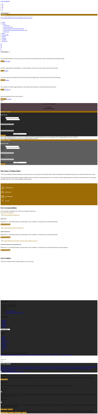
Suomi (40, 367)
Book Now (7, 61)
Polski (61, 368)
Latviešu (53, 367)
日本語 (48, 368)
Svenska (80, 368)
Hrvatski (3, 368)
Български (78, 367)
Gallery (6, 71)
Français (4, 325)
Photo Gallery (5, 341)
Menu (3, 340)
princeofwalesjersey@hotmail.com (14, 313)
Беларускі (83, 367)
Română (75, 368)
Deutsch (4, 320)
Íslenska (20, 368)
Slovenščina (4, 370)
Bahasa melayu (67, 367)
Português (56, 368)
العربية (36, 367)
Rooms (2, 61)
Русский (71, 368)
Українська (43, 368)
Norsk (24, 368)
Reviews (4, 344)
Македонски (59, 367)
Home (3, 336)
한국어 (51, 368)
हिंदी (92, 367)
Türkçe (35, 368)
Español (4, 323)
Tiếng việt (66, 368)
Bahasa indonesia (10, 368)
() (7, 134)
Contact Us (7, 89)
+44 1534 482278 (5, 1)
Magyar (95, 367)
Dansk (25, 367)
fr (2, 9)
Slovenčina (10, 370)
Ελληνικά (29, 367)
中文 (14, 370)
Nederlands (30, 368)
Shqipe (89, 368)
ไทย (38, 368)
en (2, 5)
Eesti (33, 367)
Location (3, 80)
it (2, 10)
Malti (73, 367)
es (2, 7)
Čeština (89, 367)
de (2, 4)
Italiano (4, 326)
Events (4, 343)
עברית (16, 368)
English (4, 322)
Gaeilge (44, 367)
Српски (85, 368)
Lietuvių (49, 367)
